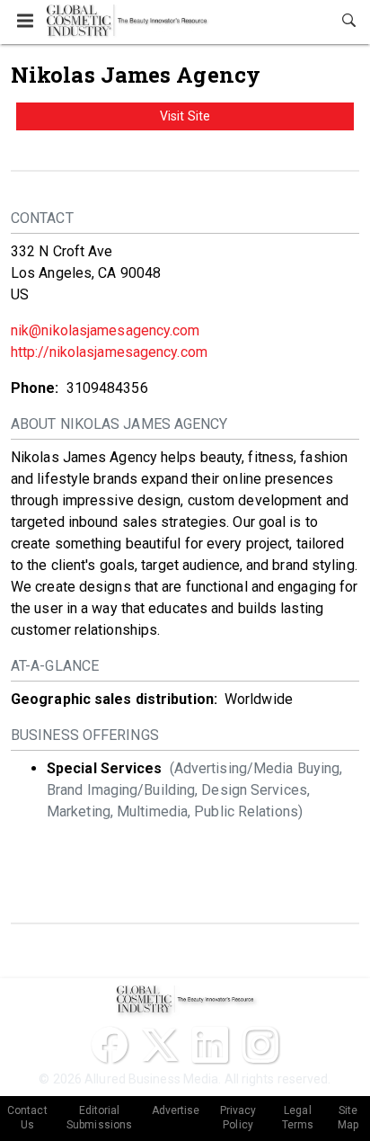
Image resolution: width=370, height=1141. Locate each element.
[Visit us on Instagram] (260, 1045)
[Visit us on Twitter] (160, 1045)
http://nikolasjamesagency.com (109, 352)
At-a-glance (55, 665)
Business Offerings (85, 735)
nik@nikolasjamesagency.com (105, 330)
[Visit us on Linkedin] (210, 1045)
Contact (42, 218)
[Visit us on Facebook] (110, 1045)
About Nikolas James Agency (119, 423)
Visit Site (185, 116)
